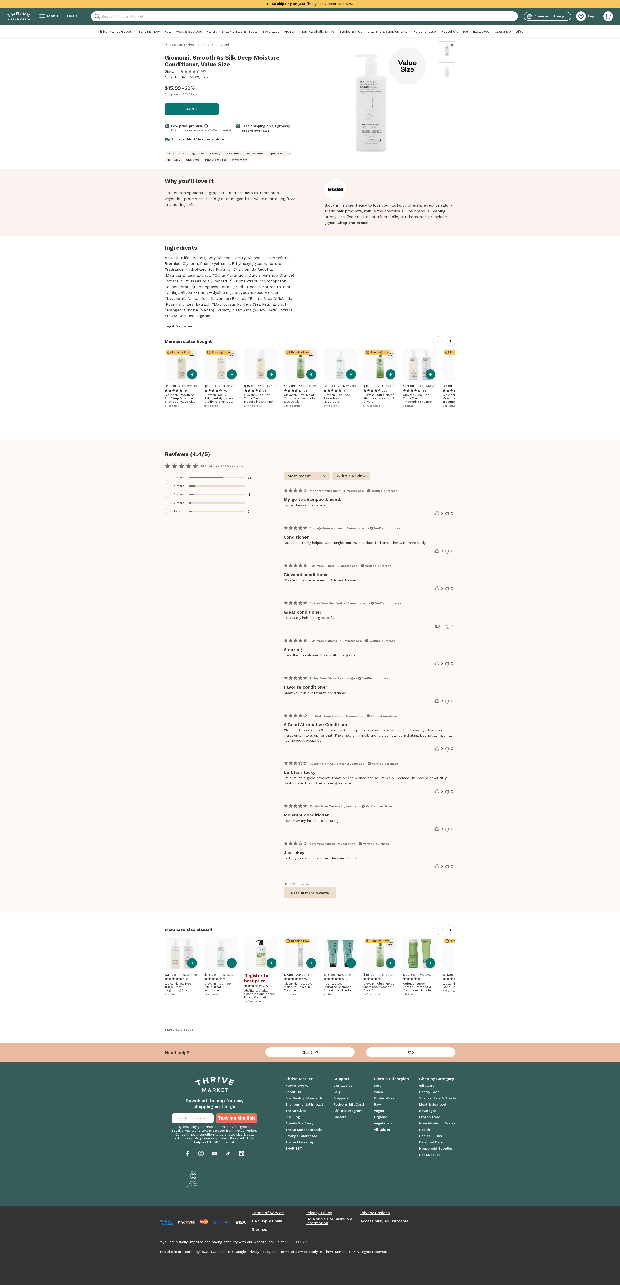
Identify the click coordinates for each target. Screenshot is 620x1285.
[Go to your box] (608, 16)
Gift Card (427, 1085)
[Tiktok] (228, 1153)
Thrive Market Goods (115, 31)
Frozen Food (429, 1117)
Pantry (212, 31)
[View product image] (371, 103)
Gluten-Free (384, 1098)
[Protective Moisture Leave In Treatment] (301, 953)
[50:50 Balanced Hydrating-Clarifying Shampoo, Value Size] (221, 365)
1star (178, 511)
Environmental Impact (304, 1104)
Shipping (341, 1098)
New (167, 31)
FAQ (411, 1052)
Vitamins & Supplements (387, 31)
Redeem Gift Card (348, 1104)
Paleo (378, 1092)
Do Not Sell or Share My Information (329, 1221)
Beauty (203, 44)
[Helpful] (436, 513)
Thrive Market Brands (303, 1129)
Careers (339, 1117)
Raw (377, 1104)
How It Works (296, 1085)
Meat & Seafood (188, 31)
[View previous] (438, 341)
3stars (179, 494)
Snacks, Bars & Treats (239, 31)
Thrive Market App (301, 1142)
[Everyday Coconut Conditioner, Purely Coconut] (261, 953)
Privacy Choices (375, 1213)
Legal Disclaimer (179, 326)
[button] (608, 16)
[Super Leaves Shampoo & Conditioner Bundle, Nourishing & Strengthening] (420, 953)
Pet (465, 31)
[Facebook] (187, 1153)
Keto (377, 1085)
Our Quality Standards (304, 1098)
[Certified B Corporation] (193, 1178)
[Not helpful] (447, 514)
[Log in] (581, 16)
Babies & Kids (351, 31)
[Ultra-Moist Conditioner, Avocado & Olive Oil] (301, 365)
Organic (380, 1117)
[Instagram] (201, 1153)
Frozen (289, 31)
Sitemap (260, 1229)
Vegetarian (383, 1123)
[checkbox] (211, 478)
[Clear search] (516, 16)
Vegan (379, 1111)
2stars (179, 503)
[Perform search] (96, 16)
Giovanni (171, 71)
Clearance (503, 31)
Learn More (214, 139)
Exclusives (481, 31)
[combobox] (304, 16)
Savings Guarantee (301, 1136)
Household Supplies (436, 1148)
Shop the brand (352, 222)
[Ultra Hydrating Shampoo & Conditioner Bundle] (340, 953)
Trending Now (148, 31)
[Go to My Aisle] (18, 16)
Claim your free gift (551, 16)
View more (239, 160)
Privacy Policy (319, 1213)
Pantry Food (429, 1092)
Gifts (519, 31)
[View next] (450, 341)
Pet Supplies (429, 1155)
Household (449, 31)
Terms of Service (268, 1213)
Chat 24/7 (310, 1052)
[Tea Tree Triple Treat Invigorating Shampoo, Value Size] (261, 365)
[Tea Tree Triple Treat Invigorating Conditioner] (340, 365)
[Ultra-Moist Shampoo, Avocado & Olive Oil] (380, 365)
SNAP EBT (293, 1148)
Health (424, 1129)
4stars (179, 486)
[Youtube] (214, 1153)
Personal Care (424, 31)
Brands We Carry (299, 1123)
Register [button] (253, 975)
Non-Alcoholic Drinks (318, 31)
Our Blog (292, 1117)
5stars (179, 477)
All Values (382, 1129)
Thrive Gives (295, 1111)
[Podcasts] (241, 1153)
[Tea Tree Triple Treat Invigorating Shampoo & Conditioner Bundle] (420, 365)
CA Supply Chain (267, 1221)
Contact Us (342, 1085)
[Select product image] (447, 49)
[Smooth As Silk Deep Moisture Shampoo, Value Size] (182, 365)
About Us (293, 1092)
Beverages (271, 31)
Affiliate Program (348, 1111)
